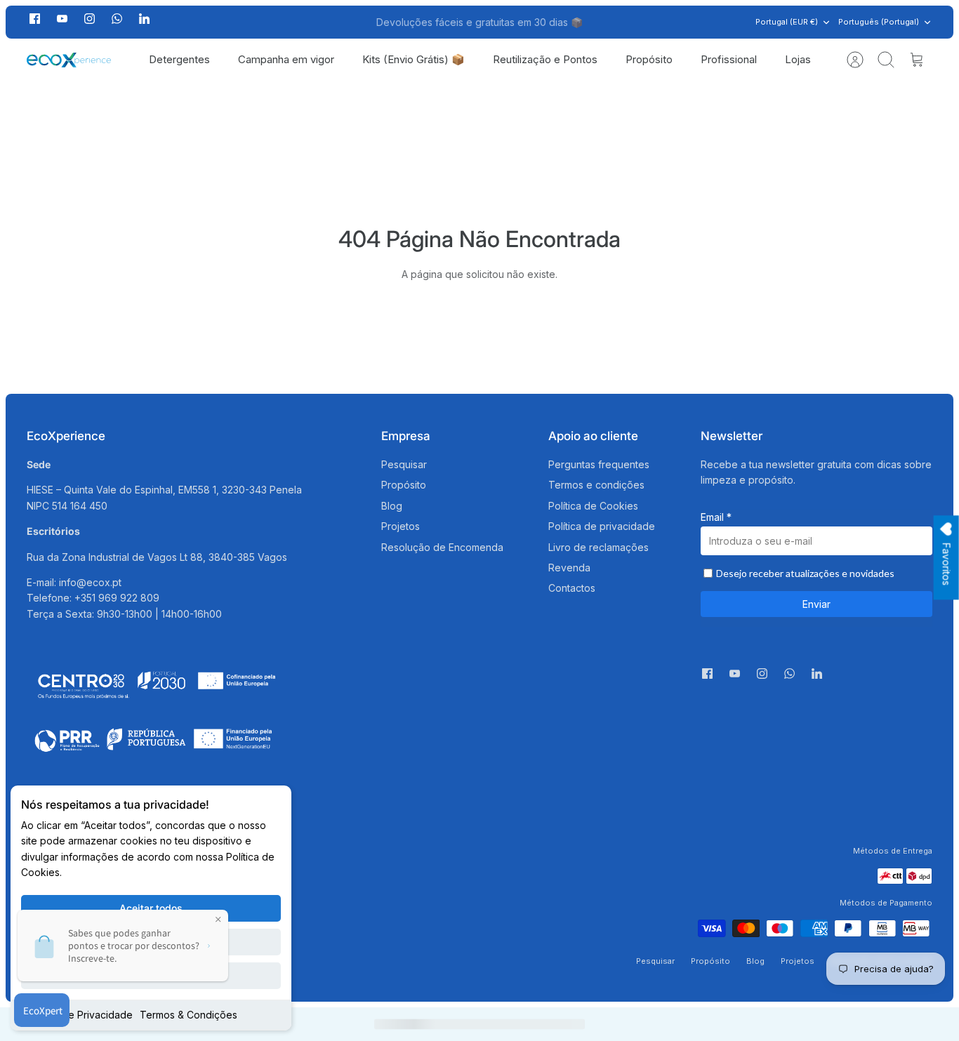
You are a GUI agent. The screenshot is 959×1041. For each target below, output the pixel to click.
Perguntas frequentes (598, 464)
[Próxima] (632, 22)
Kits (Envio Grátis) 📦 (413, 59)
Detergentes (179, 59)
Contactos (571, 588)
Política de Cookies (593, 506)
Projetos (400, 526)
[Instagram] (89, 19)
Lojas (798, 59)
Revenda (569, 567)
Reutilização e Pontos (545, 59)
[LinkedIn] (144, 22)
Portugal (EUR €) (786, 22)
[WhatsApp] (117, 22)
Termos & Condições (188, 1015)
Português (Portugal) (878, 22)
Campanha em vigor (286, 59)
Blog (391, 506)
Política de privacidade (601, 526)
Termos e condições (596, 485)
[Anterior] (326, 22)
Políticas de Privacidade (77, 1015)
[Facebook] (34, 19)
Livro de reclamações (598, 547)
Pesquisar (404, 464)
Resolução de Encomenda (442, 547)
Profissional (729, 59)
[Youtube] (62, 19)
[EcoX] (69, 60)
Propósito (649, 59)
